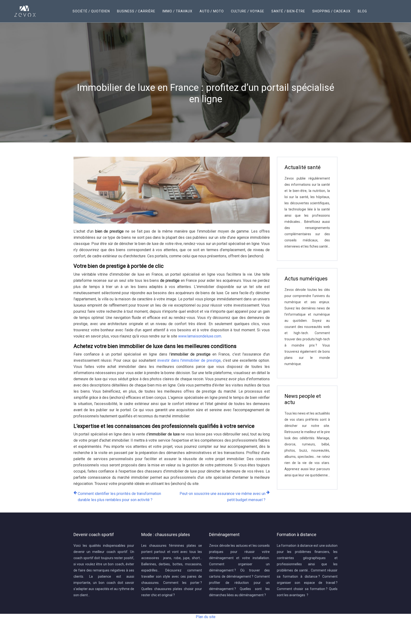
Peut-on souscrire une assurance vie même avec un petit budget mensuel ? (222, 496)
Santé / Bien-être (288, 11)
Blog (362, 11)
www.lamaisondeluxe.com (199, 336)
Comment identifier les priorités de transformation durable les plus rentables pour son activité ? (119, 496)
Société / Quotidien (91, 11)
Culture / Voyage (247, 11)
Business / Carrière (136, 11)
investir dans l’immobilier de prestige (189, 360)
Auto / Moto (212, 11)
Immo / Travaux (177, 11)
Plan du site (205, 617)
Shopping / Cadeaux (331, 11)
